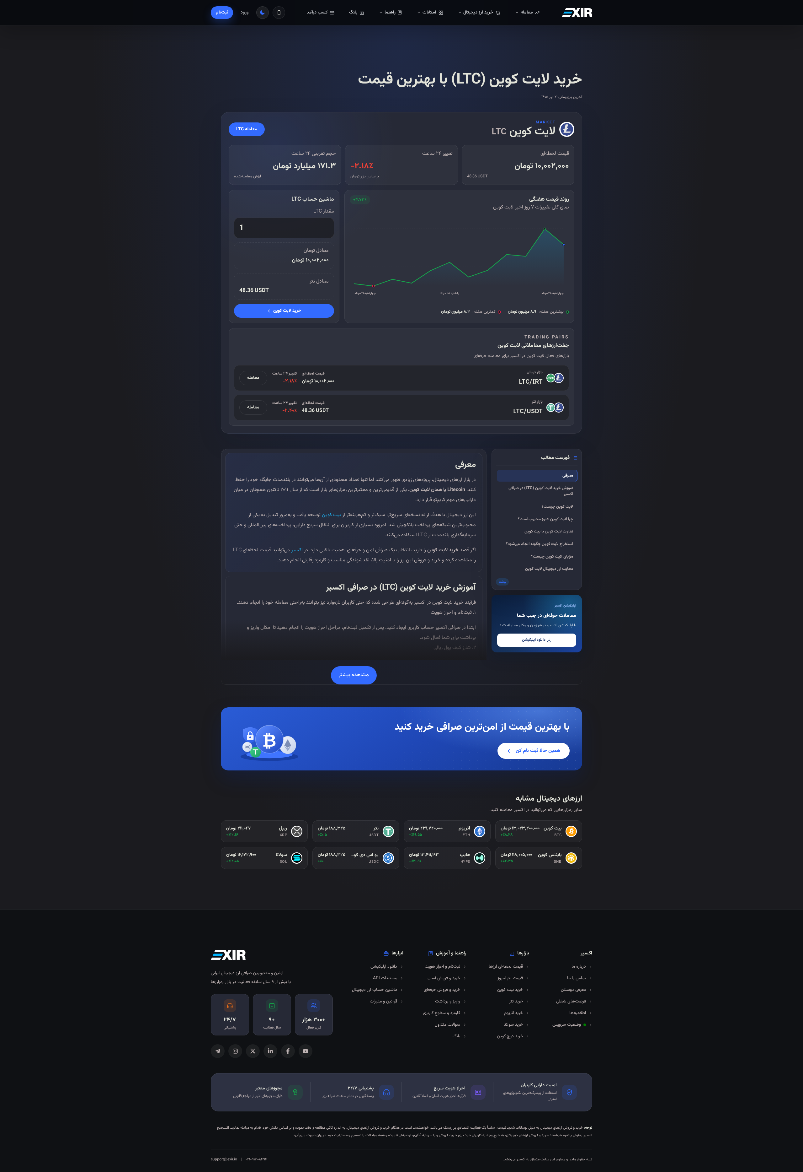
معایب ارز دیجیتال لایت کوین (549, 569)
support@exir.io (224, 1159)
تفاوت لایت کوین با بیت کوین (548, 531)
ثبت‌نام (222, 12)
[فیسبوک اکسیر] (288, 1051)
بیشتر (502, 582)
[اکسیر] (577, 12)
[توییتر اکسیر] (253, 1051)
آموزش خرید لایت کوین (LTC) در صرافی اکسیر (540, 491)
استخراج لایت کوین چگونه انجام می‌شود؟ (539, 544)
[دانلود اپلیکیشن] (279, 12)
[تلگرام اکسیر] (218, 1051)
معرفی (567, 476)
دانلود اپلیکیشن (533, 640)
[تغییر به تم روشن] (262, 12)
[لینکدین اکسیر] (270, 1051)
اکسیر (296, 550)
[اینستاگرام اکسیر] (235, 1051)
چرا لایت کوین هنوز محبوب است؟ (545, 519)
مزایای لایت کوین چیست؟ (552, 557)
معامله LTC (246, 129)
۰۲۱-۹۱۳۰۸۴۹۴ (256, 1159)
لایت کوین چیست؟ (557, 507)
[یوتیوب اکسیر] (305, 1051)
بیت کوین (331, 515)
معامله (253, 378)
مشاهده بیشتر (354, 675)
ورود (245, 12)
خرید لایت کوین (287, 310)
